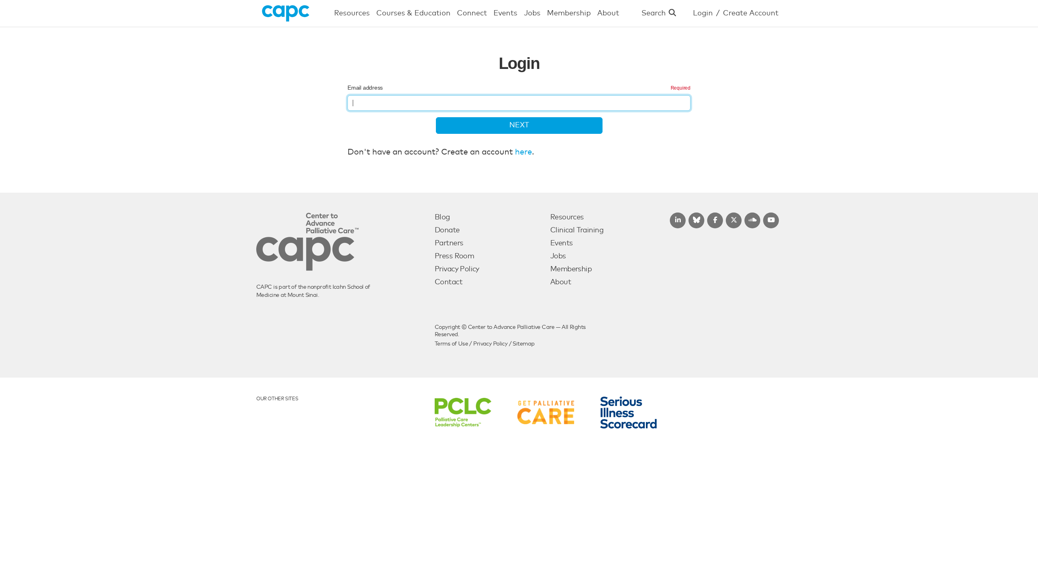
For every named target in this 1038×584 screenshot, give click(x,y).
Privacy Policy (457, 269)
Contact (448, 282)
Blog (442, 217)
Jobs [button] (532, 13)
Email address (365, 87)
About (560, 282)
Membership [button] (569, 13)
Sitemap (523, 344)
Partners (449, 243)
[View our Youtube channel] (771, 220)
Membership (571, 269)
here (523, 152)
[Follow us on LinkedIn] (678, 220)
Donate (447, 230)
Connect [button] (472, 13)
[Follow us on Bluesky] (696, 220)
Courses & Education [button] (413, 13)
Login (703, 13)
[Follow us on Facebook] (715, 220)
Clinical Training (576, 230)
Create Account (750, 13)
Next (519, 125)
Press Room (454, 256)
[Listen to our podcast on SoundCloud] (752, 220)
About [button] (608, 13)
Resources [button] (352, 13)
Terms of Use (451, 344)
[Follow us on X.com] (734, 220)
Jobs (558, 256)
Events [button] (505, 13)
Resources (567, 217)
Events (561, 243)
